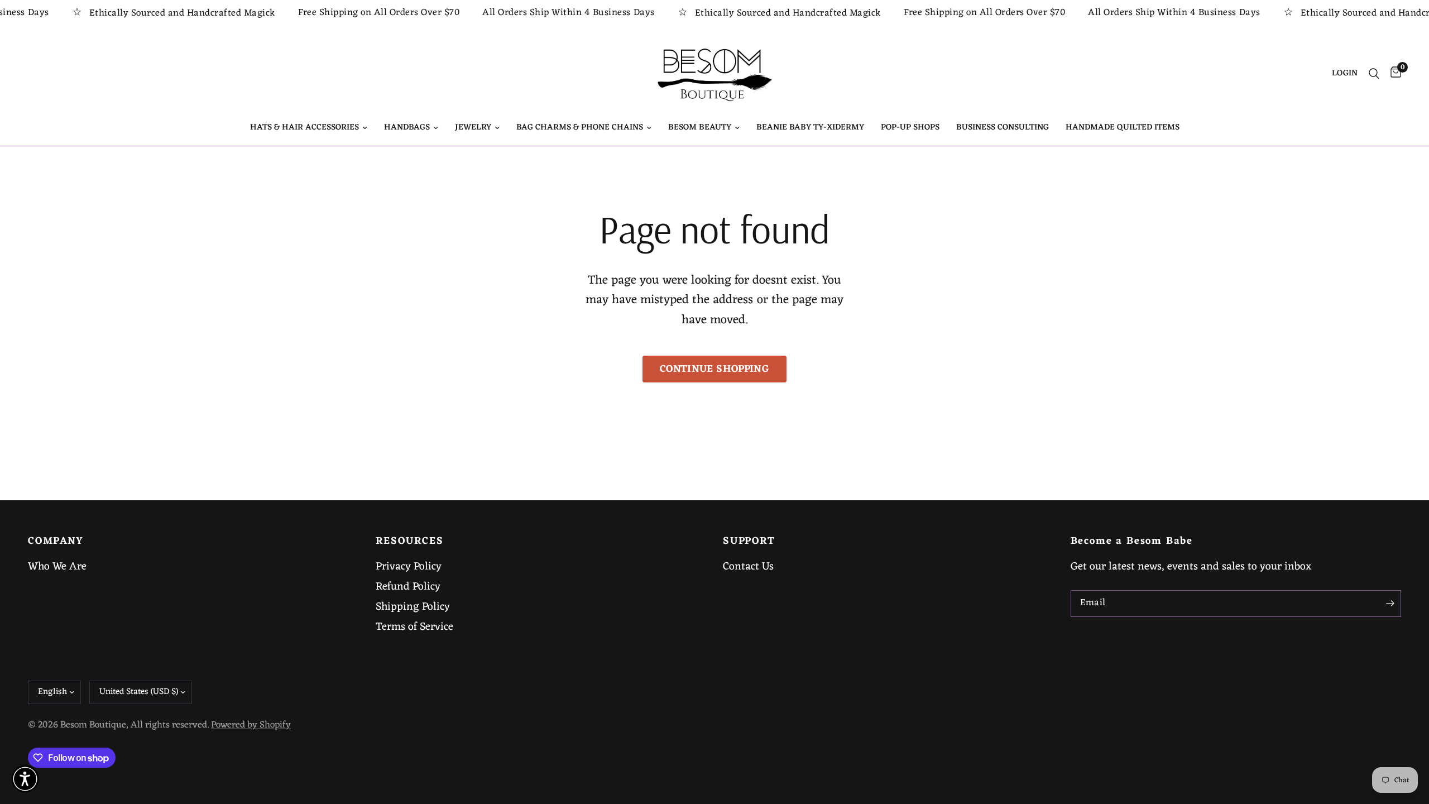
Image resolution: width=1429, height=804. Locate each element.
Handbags (407, 128)
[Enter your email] (1390, 603)
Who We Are (57, 566)
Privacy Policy (409, 566)
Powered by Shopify (251, 725)
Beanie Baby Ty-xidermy (810, 128)
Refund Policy (408, 586)
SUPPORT (749, 542)
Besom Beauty (699, 128)
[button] (25, 779)
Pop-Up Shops (910, 128)
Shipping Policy (413, 606)
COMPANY (56, 542)
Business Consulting (1002, 128)
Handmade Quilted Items (1122, 128)
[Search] (1374, 74)
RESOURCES (410, 542)
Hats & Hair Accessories (304, 128)
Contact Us (748, 566)
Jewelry (473, 128)
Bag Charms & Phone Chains (579, 128)
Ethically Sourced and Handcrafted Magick (164, 13)
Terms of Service (414, 627)
